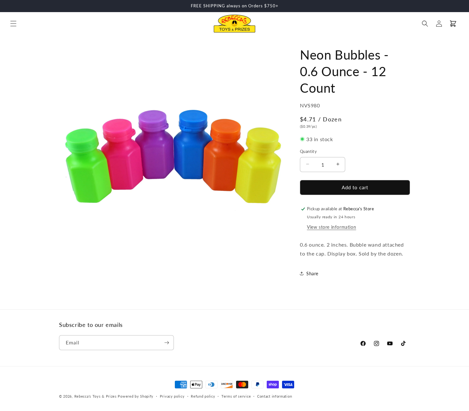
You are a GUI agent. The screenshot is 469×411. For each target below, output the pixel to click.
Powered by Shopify (135, 396)
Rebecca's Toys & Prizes (95, 396)
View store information (331, 227)
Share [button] (312, 273)
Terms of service (236, 396)
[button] (13, 24)
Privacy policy (172, 396)
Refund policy (203, 396)
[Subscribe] (167, 342)
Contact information (274, 396)
